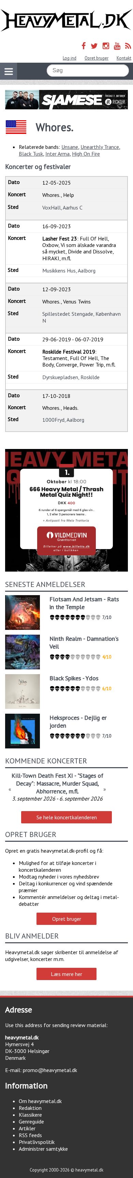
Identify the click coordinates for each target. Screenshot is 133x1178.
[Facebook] (84, 46)
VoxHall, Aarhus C (62, 207)
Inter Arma (57, 153)
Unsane (69, 146)
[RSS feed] (128, 46)
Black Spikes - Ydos (74, 678)
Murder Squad (80, 783)
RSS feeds (30, 1135)
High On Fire (86, 153)
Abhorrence (51, 791)
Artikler (27, 1128)
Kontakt (124, 58)
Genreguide (31, 1121)
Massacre (47, 783)
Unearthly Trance (99, 146)
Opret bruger (96, 58)
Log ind (69, 58)
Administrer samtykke (43, 1148)
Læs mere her (66, 974)
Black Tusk (31, 153)
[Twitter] (94, 46)
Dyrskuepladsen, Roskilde (71, 377)
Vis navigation (8, 71)
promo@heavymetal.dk (50, 1070)
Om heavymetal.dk (40, 1101)
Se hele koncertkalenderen (66, 817)
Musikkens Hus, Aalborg (68, 270)
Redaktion (30, 1107)
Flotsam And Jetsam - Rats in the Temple (84, 603)
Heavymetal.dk (66, 20)
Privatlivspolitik (37, 1141)
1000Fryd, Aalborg (63, 419)
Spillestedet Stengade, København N (81, 317)
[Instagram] (106, 46)
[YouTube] (117, 46)
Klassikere (30, 1114)
